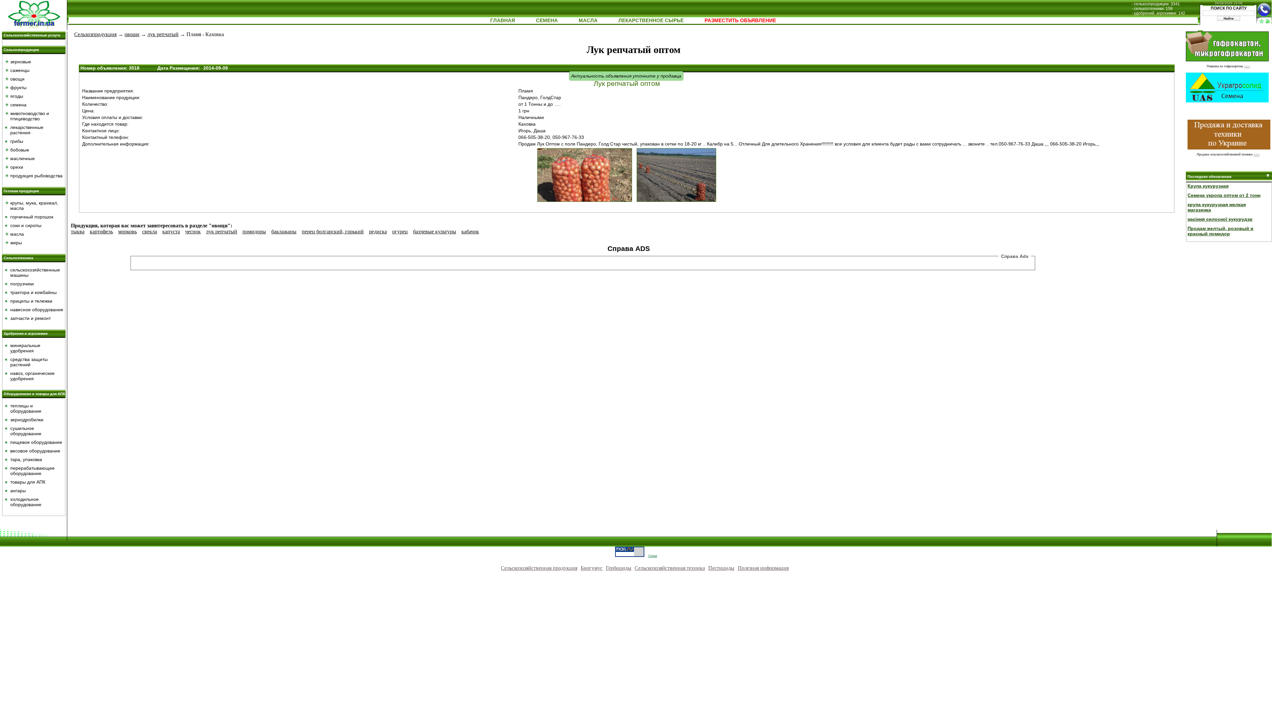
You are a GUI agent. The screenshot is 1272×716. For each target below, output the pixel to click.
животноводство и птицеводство (29, 116)
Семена (547, 20)
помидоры (254, 231)
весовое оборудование (35, 450)
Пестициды (721, 568)
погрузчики (22, 283)
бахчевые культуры (434, 231)
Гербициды (618, 568)
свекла (149, 231)
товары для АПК (27, 482)
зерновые (20, 61)
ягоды (16, 96)
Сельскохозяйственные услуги (32, 35)
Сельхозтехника (18, 258)
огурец (400, 231)
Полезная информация (763, 568)
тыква (77, 231)
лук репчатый (163, 34)
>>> (1247, 66)
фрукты (18, 87)
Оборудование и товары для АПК (34, 394)
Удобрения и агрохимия (25, 333)
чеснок (193, 231)
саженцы (19, 70)
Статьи (652, 556)
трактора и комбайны (33, 292)
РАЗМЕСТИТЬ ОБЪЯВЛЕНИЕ (740, 20)
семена (18, 104)
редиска (378, 231)
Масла (588, 20)
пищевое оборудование (36, 442)
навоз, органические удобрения (32, 376)
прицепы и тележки (31, 301)
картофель (101, 231)
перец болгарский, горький (333, 231)
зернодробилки (26, 419)
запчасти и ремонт (30, 318)
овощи (17, 79)
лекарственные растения (26, 130)
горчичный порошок (31, 216)
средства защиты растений (29, 362)
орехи (16, 167)
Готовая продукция (21, 191)
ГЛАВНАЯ (502, 20)
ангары (18, 490)
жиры (16, 242)
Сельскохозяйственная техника (670, 568)
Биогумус (592, 568)
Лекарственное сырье (651, 20)
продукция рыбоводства (36, 175)
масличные (22, 158)
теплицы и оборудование (25, 408)
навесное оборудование (36, 309)
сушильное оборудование (25, 431)
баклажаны (283, 231)
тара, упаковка (26, 459)
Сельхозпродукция (21, 50)
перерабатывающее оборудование (32, 470)
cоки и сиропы (25, 225)
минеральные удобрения (25, 348)
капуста (171, 231)
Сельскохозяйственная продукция (539, 568)
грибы (16, 141)
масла (17, 234)
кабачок (470, 231)
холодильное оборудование (25, 502)
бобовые (19, 149)
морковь (127, 231)
